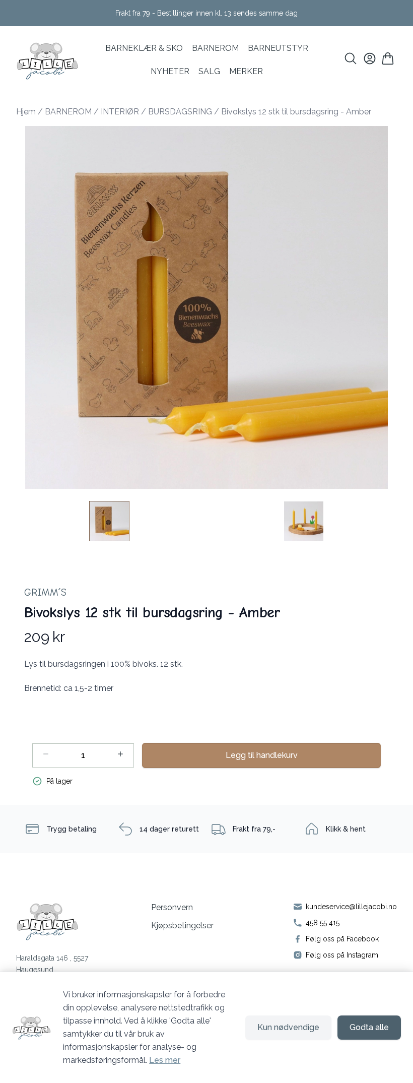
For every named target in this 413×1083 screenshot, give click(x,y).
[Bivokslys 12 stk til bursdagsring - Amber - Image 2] (304, 521)
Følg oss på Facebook (342, 939)
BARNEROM (215, 48)
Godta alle (369, 1027)
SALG (209, 71)
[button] (206, 307)
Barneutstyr (278, 48)
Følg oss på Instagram (342, 955)
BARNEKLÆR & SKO (144, 48)
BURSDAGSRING (180, 111)
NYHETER (170, 71)
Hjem (26, 111)
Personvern (172, 907)
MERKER (246, 71)
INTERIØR (120, 111)
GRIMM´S (45, 592)
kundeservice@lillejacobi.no (351, 907)
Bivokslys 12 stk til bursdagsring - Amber (296, 111)
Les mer (164, 1060)
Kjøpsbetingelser (182, 925)
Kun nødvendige (288, 1027)
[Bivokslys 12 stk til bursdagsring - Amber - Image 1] (109, 521)
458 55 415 (322, 923)
